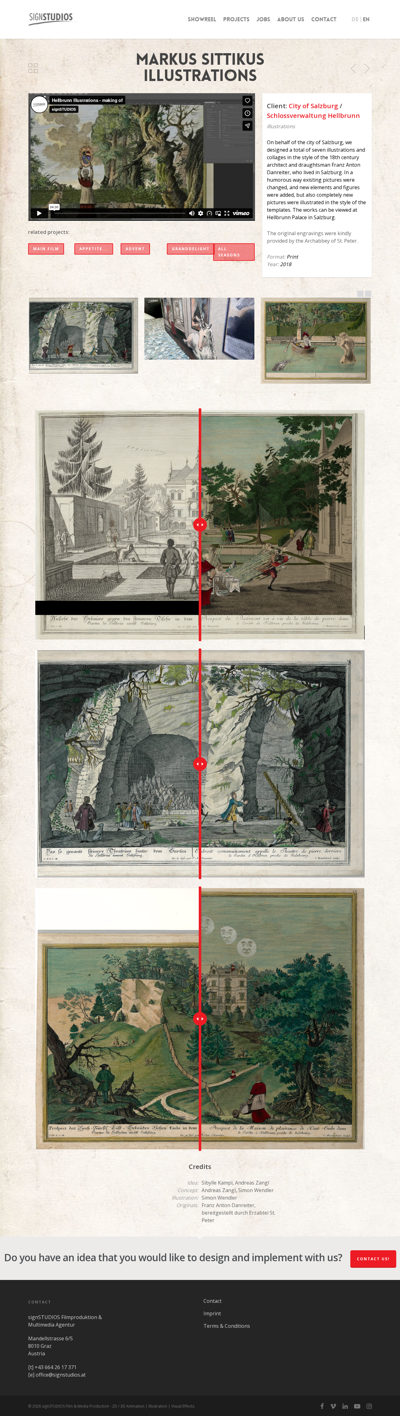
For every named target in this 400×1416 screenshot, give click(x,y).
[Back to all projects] (33, 68)
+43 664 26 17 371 (56, 1367)
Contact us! (373, 1259)
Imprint (212, 1313)
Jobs (263, 19)
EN (366, 19)
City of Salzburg (313, 105)
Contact (324, 19)
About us (290, 19)
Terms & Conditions (226, 1325)
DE (355, 19)
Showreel (202, 19)
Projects (236, 19)
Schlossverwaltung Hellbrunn (313, 115)
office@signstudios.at (61, 1374)
